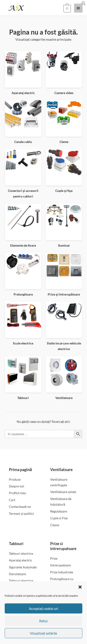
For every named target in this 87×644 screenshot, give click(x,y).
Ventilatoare (61, 469)
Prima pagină (20, 469)
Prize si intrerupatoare (63, 546)
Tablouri (16, 543)
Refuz (43, 621)
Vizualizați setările (43, 633)
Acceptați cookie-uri (43, 609)
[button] (80, 587)
